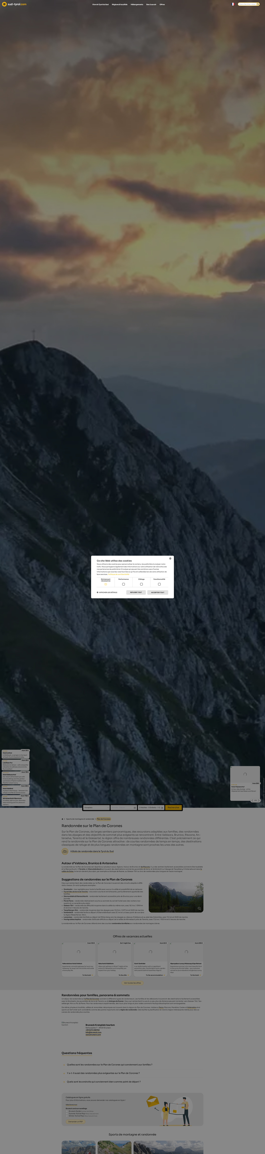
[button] (107, 592)
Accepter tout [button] (157, 592)
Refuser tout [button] (136, 592)
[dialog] (132, 577)
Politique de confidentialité (118, 574)
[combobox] (170, 558)
